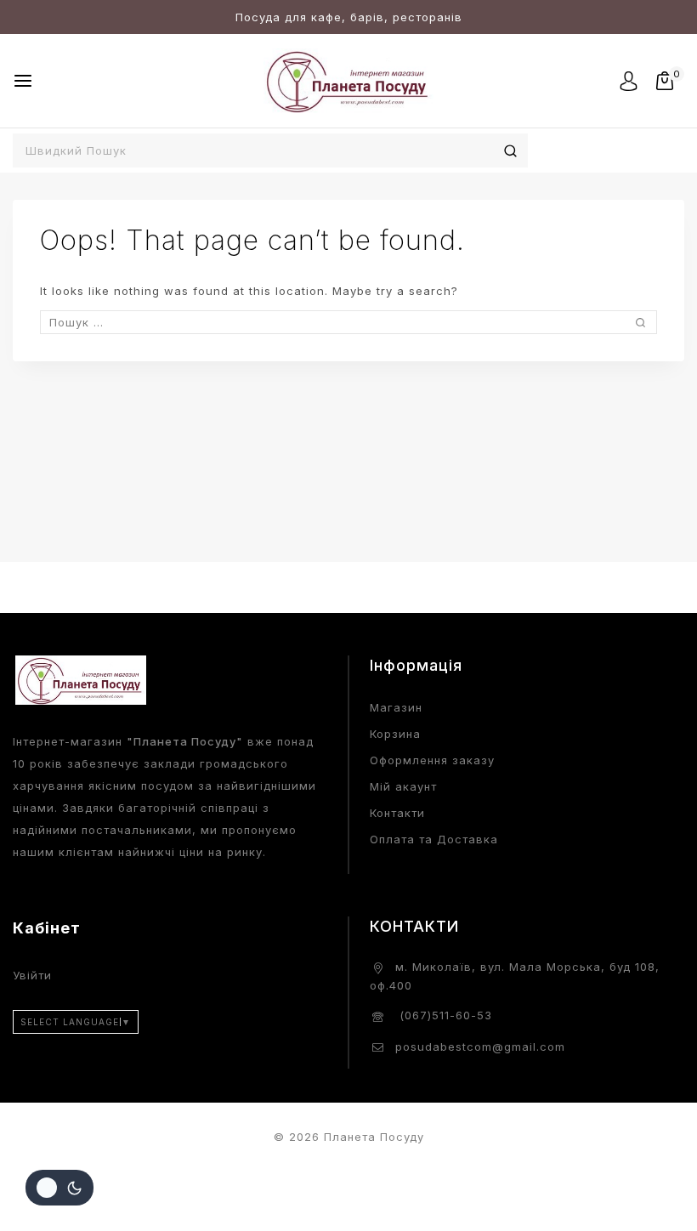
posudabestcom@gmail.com (480, 1046)
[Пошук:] (348, 322)
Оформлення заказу (432, 760)
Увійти (32, 975)
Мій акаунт (403, 786)
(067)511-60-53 (443, 1015)
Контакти (397, 813)
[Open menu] (23, 81)
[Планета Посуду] (349, 80)
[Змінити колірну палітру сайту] (60, 1187)
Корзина (395, 733)
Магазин (396, 707)
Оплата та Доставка (434, 839)
